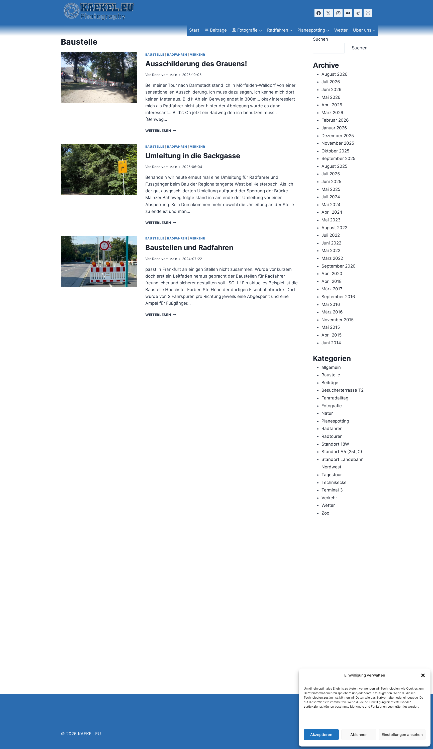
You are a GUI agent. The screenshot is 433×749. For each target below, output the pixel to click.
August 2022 (334, 227)
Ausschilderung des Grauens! (196, 63)
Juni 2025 (331, 181)
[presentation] (99, 77)
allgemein (331, 367)
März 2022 (332, 258)
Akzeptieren (321, 734)
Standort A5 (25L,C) (341, 451)
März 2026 (332, 112)
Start (194, 30)
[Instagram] (338, 13)
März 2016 (332, 311)
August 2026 (334, 74)
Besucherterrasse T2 (342, 390)
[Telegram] (358, 13)
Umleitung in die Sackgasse (192, 155)
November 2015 (337, 319)
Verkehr (197, 54)
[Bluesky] (368, 13)
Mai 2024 (331, 204)
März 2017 (332, 288)
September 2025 (338, 158)
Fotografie (331, 405)
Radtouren (332, 436)
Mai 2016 (330, 304)
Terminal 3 (332, 489)
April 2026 (331, 104)
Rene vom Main (164, 75)
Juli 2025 (330, 173)
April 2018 (331, 281)
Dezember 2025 (337, 135)
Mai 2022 (330, 250)
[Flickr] (348, 13)
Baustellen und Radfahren (189, 247)
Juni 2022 (331, 242)
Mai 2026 (331, 97)
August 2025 (334, 166)
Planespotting (335, 421)
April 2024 (331, 212)
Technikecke (334, 482)
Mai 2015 (330, 327)
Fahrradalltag (334, 397)
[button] (422, 675)
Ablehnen (359, 734)
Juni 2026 (331, 89)
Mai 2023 (331, 219)
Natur (327, 413)
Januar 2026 (334, 127)
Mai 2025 (330, 189)
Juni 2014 (331, 342)
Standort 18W (335, 444)
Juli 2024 (330, 196)
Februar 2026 (335, 120)
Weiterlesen (160, 131)
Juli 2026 (330, 81)
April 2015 (331, 335)
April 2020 (331, 273)
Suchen (320, 39)
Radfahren (177, 54)
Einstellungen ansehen (402, 734)
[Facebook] (318, 13)
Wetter (341, 30)
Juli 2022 (330, 235)
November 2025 (337, 143)
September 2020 (338, 266)
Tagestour (331, 474)
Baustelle (154, 54)
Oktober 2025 (335, 150)
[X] (328, 13)
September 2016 (338, 296)
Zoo (325, 513)
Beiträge (218, 30)
